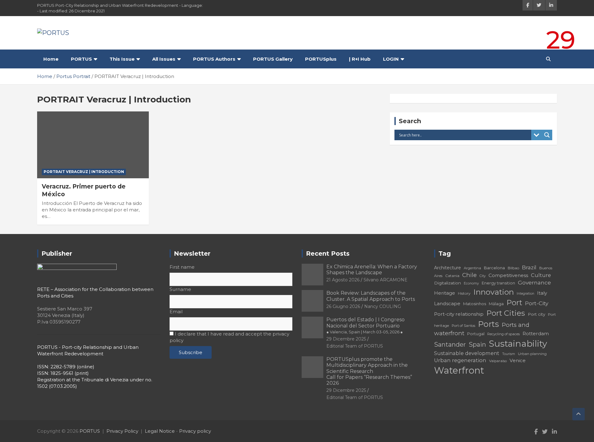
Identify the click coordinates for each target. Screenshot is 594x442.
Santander (450, 344)
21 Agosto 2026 (342, 280)
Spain (477, 344)
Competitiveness (508, 275)
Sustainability (518, 343)
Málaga (496, 303)
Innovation (493, 292)
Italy (542, 293)
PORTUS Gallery (273, 59)
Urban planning (532, 353)
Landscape (447, 303)
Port (514, 302)
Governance (534, 282)
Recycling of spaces (503, 334)
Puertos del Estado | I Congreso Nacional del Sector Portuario (365, 325)
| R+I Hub (360, 59)
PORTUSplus (321, 59)
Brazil (529, 267)
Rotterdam (536, 333)
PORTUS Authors (214, 59)
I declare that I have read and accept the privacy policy (229, 337)
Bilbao (513, 268)
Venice (518, 360)
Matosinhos (474, 303)
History (464, 293)
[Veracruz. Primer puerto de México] (93, 145)
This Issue (122, 59)
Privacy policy (195, 431)
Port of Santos (463, 325)
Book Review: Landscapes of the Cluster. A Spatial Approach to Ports (370, 296)
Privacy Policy (122, 431)
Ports (488, 324)
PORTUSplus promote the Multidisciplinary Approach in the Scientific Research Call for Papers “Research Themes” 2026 (369, 371)
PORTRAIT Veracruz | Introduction (84, 171)
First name (182, 267)
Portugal (475, 334)
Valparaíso (498, 361)
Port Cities (505, 313)
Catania (452, 275)
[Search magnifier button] (547, 135)
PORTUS (81, 59)
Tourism (508, 354)
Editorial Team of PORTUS (354, 346)
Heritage (444, 293)
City (483, 276)
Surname (180, 289)
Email (176, 311)
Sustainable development (466, 353)
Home (50, 59)
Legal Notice (160, 431)
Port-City (536, 303)
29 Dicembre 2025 (346, 339)
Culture (541, 275)
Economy (471, 283)
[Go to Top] (578, 414)
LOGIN (391, 59)
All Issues (163, 59)
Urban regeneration (460, 360)
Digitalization (447, 282)
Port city (536, 314)
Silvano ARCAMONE (385, 280)
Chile (469, 275)
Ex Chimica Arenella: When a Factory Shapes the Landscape (371, 269)
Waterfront (459, 370)
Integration (525, 294)
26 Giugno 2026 (343, 306)
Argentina (472, 268)
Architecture (447, 268)
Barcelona (494, 267)
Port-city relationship (459, 314)
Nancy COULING (382, 306)
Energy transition (498, 283)
